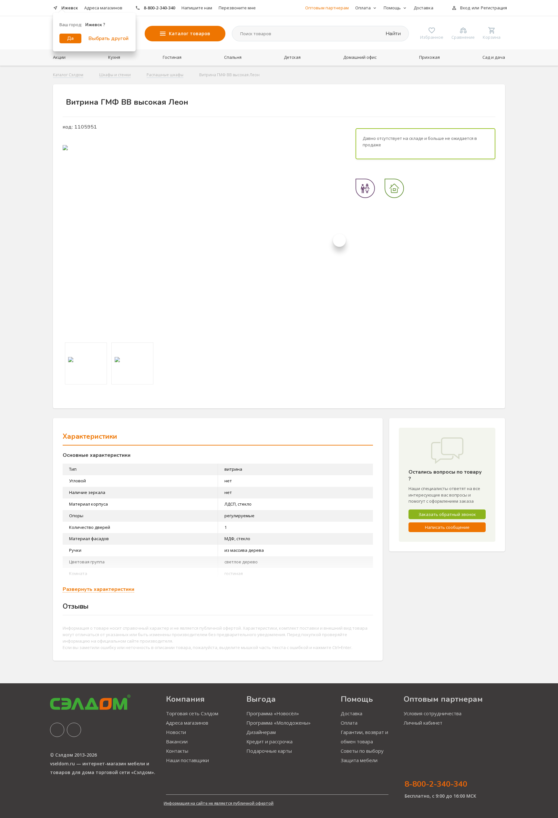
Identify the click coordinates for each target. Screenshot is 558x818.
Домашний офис (360, 57)
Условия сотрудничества (432, 713)
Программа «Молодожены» (278, 722)
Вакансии (177, 741)
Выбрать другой (108, 38)
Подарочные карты (269, 751)
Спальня (233, 57)
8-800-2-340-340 (159, 8)
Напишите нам (196, 8)
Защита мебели (359, 760)
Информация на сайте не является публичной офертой (219, 803)
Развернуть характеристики (98, 589)
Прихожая (429, 57)
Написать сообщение (447, 527)
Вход (465, 8)
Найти (392, 33)
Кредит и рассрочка (269, 741)
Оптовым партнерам (327, 8)
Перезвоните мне (237, 8)
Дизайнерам (261, 732)
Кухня (114, 57)
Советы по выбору (362, 751)
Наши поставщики (187, 760)
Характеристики (90, 436)
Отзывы (75, 606)
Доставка (423, 8)
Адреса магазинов (103, 8)
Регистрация (494, 8)
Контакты (177, 751)
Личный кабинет (423, 722)
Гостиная (172, 57)
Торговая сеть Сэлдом (192, 713)
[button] (339, 240)
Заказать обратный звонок (447, 514)
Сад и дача (493, 57)
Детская (292, 57)
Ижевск (69, 8)
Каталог (189, 33)
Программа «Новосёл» (272, 713)
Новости (176, 732)
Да (70, 38)
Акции (59, 57)
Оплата (349, 722)
